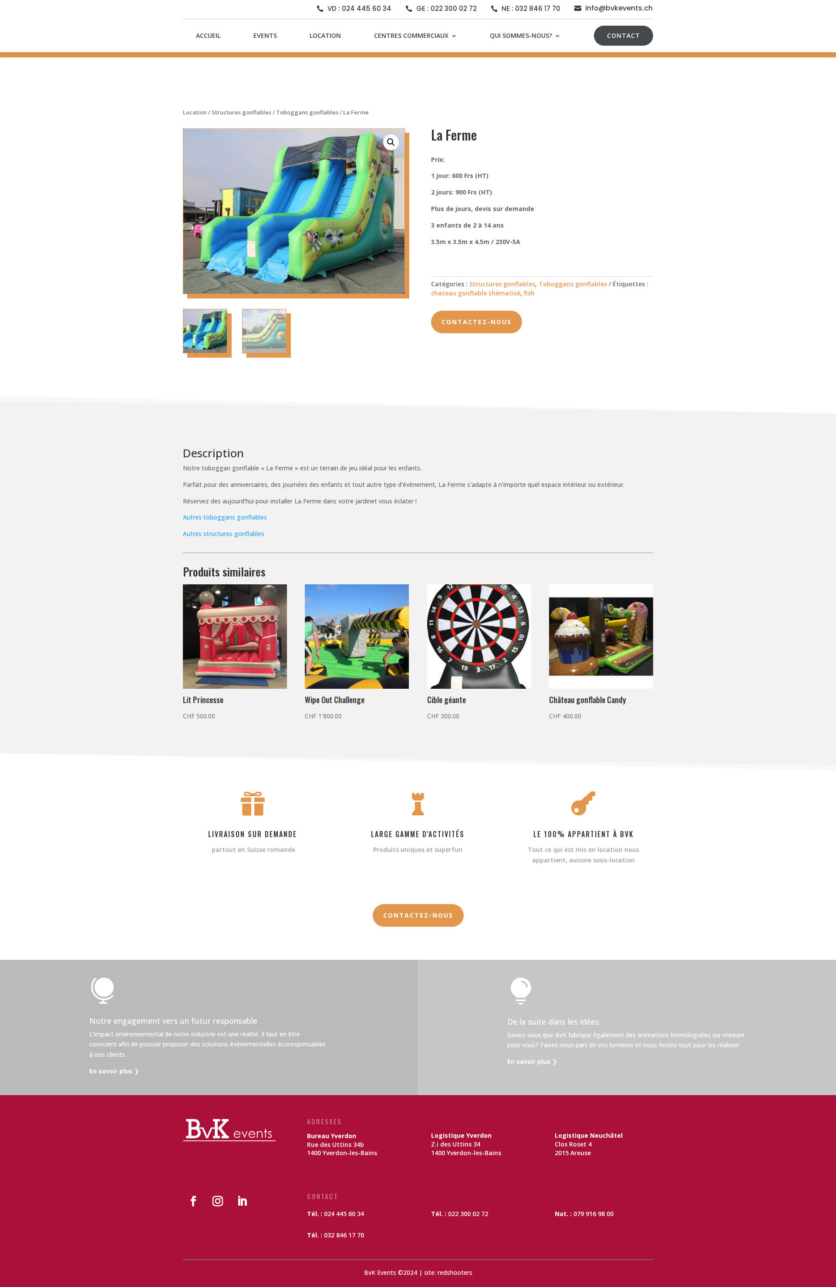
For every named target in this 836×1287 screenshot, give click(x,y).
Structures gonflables (241, 112)
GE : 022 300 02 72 (446, 8)
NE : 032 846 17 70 (531, 8)
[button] (391, 142)
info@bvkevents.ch (619, 8)
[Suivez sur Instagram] (217, 1201)
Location (325, 35)
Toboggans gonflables (307, 112)
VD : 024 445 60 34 (359, 8)
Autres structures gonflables (223, 534)
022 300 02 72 (468, 1214)
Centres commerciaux (411, 35)
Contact (623, 35)
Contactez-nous (477, 322)
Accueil (208, 35)
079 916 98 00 (593, 1214)
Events (265, 35)
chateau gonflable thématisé (475, 293)
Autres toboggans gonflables (225, 517)
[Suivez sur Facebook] (193, 1201)
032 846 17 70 (344, 1235)
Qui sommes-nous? (521, 35)
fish (529, 293)
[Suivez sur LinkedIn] (242, 1201)
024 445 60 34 (344, 1214)
